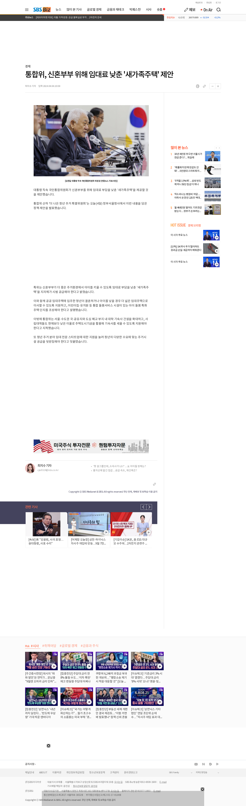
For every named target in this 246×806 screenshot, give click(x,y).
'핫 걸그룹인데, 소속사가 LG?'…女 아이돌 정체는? (119, 466)
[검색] (219, 9)
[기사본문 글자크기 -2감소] (212, 86)
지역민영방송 (201, 772)
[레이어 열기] (28, 9)
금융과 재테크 (115, 10)
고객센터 (114, 772)
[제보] (189, 9)
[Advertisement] (25, 768)
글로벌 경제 (94, 10)
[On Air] (206, 9)
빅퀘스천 (134, 10)
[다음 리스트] (149, 507)
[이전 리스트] (143, 507)
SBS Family (174, 772)
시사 (148, 10)
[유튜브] (196, 764)
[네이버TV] (217, 764)
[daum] (210, 764)
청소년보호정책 (97, 772)
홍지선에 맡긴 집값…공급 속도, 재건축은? (115, 470)
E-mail (162, 782)
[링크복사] (204, 86)
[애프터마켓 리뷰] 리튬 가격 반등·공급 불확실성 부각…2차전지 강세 (69, 17)
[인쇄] (197, 86)
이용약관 (56, 772)
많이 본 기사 (73, 10)
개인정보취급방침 (75, 772)
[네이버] (203, 764)
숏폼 (158, 9)
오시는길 (118, 782)
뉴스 (58, 10)
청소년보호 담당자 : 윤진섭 (85, 786)
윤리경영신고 (130, 772)
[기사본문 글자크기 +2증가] (218, 86)
